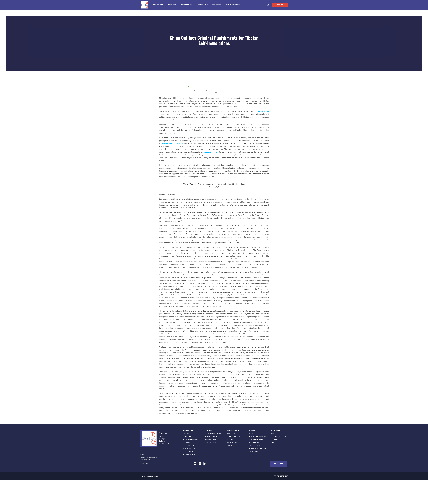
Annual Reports (189, 448)
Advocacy (231, 433)
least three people (210, 152)
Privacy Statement (281, 476)
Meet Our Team (189, 445)
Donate (280, 5)
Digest (251, 433)
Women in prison (211, 439)
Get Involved (202, 4)
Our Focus (172, 4)
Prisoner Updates (256, 439)
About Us (186, 433)
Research (231, 439)
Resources (216, 4)
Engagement (232, 446)
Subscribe (275, 439)
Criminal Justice (211, 442)
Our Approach (187, 4)
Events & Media (232, 4)
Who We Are (158, 4)
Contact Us (275, 442)
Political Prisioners (213, 433)
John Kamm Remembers (192, 455)
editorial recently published (172, 143)
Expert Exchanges (234, 436)
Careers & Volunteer (279, 436)
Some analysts (263, 111)
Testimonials (188, 452)
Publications (232, 442)
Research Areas (255, 442)
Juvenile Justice (211, 436)
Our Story (187, 436)
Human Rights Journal (257, 436)
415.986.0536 (144, 463)
